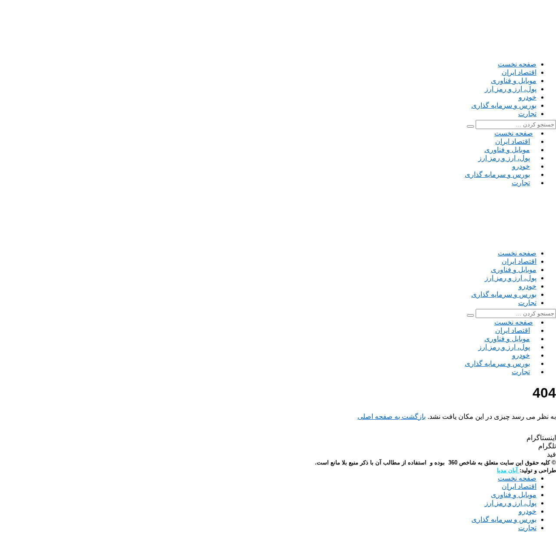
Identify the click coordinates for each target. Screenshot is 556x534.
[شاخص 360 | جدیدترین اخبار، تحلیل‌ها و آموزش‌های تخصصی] (478, 56)
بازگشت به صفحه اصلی (391, 416)
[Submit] (470, 126)
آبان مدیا (508, 470)
